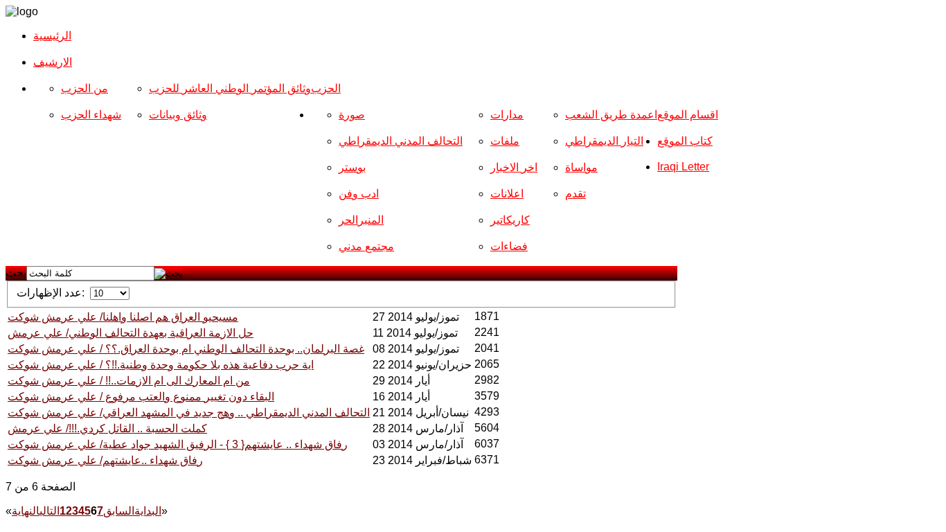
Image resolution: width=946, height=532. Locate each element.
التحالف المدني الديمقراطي (401, 141)
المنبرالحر (361, 220)
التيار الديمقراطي (604, 141)
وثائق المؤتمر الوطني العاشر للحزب (230, 88)
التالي (49, 511)
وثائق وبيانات (178, 115)
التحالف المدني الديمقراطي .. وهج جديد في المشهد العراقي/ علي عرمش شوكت (189, 412)
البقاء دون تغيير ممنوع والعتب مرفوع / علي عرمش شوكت (141, 396)
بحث (16, 272)
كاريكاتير (510, 220)
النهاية (25, 511)
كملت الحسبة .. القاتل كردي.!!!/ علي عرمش (107, 428)
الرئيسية (52, 36)
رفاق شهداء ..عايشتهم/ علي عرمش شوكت (105, 460)
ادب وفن (359, 194)
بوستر (352, 167)
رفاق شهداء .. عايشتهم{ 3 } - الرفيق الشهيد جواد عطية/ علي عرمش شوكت (178, 444)
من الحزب (84, 88)
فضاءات (509, 246)
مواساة (581, 167)
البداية (147, 511)
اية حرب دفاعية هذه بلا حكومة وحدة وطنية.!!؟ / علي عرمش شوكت (161, 365)
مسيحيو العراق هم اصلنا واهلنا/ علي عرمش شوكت (123, 317)
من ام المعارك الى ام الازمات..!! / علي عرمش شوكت (129, 381)
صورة (352, 115)
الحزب (326, 88)
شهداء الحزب (91, 115)
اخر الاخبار (513, 167)
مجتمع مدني (366, 246)
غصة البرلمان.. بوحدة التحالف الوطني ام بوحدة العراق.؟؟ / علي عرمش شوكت (186, 349)
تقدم (575, 194)
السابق (118, 511)
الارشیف (52, 62)
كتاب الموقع (685, 141)
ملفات (504, 141)
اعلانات (507, 194)
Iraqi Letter (683, 166)
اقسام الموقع (687, 115)
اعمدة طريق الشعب (611, 115)
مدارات (507, 115)
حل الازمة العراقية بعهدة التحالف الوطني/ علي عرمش (130, 333)
